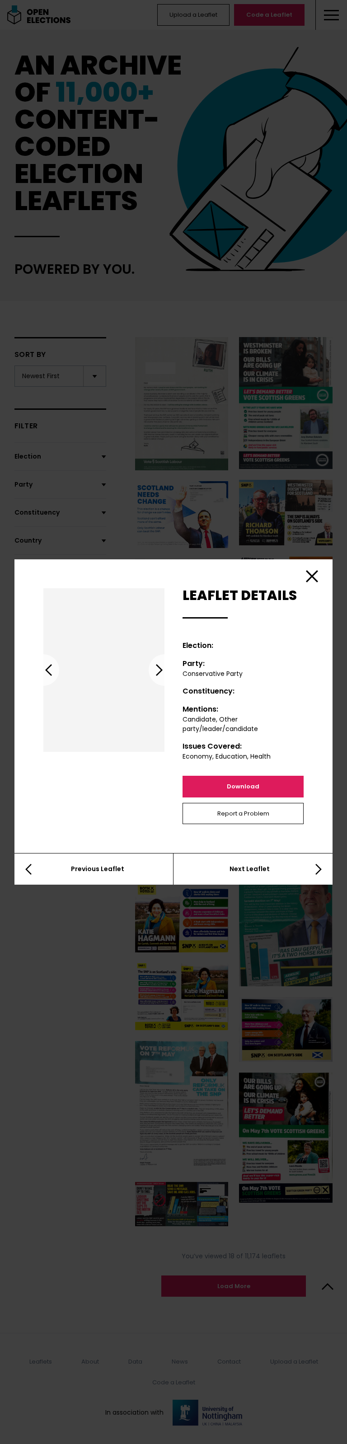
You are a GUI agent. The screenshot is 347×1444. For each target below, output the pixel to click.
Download (243, 786)
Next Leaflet (250, 868)
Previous (43, 670)
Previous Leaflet (97, 868)
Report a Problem (243, 813)
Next (164, 670)
